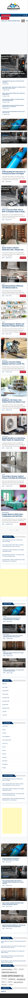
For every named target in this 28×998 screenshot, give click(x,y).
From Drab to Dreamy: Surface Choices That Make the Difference (14, 477)
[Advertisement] (14, 38)
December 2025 (5, 697)
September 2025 (5, 708)
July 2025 (4, 711)
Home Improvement (5, 398)
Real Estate (4, 760)
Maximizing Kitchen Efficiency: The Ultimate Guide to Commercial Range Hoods (13, 288)
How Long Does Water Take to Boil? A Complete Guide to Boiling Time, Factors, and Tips (14, 73)
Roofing (4, 767)
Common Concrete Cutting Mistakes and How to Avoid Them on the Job (14, 364)
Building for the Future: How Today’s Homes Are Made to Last (13, 401)
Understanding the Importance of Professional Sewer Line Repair (13, 173)
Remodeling (4, 764)
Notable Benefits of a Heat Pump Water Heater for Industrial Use (13, 439)
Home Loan (4, 743)
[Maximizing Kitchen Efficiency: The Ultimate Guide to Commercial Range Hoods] (14, 662)
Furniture (4, 733)
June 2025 (4, 715)
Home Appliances (5, 69)
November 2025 (5, 701)
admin (3, 181)
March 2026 (4, 687)
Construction (4, 360)
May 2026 (4, 683)
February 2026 (5, 690)
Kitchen (3, 284)
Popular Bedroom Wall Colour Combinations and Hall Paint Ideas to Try (12, 516)
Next (17, 530)
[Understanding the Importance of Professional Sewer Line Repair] (14, 610)
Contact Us (3, 991)
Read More (23, 181)
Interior (3, 322)
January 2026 (5, 694)
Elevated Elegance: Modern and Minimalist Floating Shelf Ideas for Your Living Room (13, 106)
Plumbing (4, 123)
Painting (4, 753)
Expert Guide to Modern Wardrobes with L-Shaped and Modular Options (12, 250)
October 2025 (5, 704)
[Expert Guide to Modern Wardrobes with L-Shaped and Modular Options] (14, 645)
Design (4, 651)
